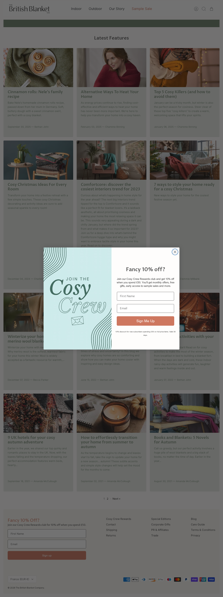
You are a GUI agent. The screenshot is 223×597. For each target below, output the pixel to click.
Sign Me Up (145, 321)
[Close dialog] (175, 252)
